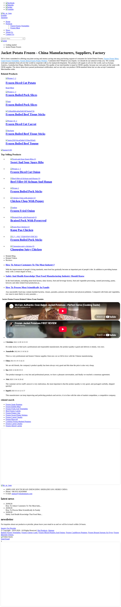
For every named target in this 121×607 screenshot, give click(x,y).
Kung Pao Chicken (21, 230)
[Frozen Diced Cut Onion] (15, 169)
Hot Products (42, 530)
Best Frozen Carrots (13, 411)
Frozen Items (25, 61)
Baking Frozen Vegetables (11, 533)
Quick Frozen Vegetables (19, 26)
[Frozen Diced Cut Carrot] (11, 121)
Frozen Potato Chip (13, 413)
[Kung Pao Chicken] (20, 227)
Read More (10, 88)
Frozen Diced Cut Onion (25, 171)
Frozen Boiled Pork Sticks (26, 191)
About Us (9, 32)
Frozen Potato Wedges (38, 61)
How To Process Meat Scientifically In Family (28, 287)
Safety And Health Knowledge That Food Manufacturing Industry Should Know (45, 276)
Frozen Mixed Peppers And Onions (52, 533)
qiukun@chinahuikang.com (22, 494)
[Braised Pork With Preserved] (23, 217)
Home (8, 22)
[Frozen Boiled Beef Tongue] (21, 140)
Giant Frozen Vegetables (10, 61)
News (8, 30)
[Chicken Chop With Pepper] (23, 198)
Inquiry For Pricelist (8, 528)
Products (9, 24)
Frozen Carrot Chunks (14, 417)
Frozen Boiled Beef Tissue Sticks (25, 114)
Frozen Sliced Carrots (14, 426)
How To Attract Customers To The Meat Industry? (30, 265)
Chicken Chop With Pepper (27, 201)
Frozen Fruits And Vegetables (17, 409)
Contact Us (10, 34)
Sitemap (51, 530)
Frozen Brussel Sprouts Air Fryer (100, 533)
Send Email (5, 539)
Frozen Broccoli (12, 419)
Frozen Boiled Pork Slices (21, 94)
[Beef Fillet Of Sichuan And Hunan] (25, 178)
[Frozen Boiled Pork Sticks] (14, 188)
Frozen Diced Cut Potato (21, 82)
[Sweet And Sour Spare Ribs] (23, 159)
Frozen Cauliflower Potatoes (76, 533)
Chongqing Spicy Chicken (26, 249)
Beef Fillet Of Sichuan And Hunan (31, 181)
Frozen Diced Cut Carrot (21, 124)
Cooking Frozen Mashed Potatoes (18, 422)
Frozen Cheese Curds (30, 533)
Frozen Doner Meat (111, 59)
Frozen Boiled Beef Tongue (22, 143)
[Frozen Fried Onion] (13, 208)
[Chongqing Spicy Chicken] (22, 246)
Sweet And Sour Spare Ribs (27, 162)
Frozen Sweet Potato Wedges (17, 415)
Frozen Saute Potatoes (14, 404)
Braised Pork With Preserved (28, 220)
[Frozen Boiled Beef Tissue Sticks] (20, 111)
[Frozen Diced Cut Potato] (11, 78)
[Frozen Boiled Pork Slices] (11, 92)
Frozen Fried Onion (22, 210)
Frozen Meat (15, 28)
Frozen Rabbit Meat (13, 407)
